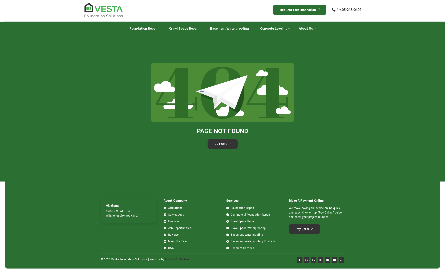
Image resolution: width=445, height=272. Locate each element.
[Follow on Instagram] (320, 260)
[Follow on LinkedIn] (327, 260)
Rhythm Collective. (177, 259)
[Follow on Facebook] (299, 260)
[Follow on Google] (306, 260)
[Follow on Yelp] (341, 260)
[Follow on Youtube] (334, 260)
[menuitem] (145, 29)
